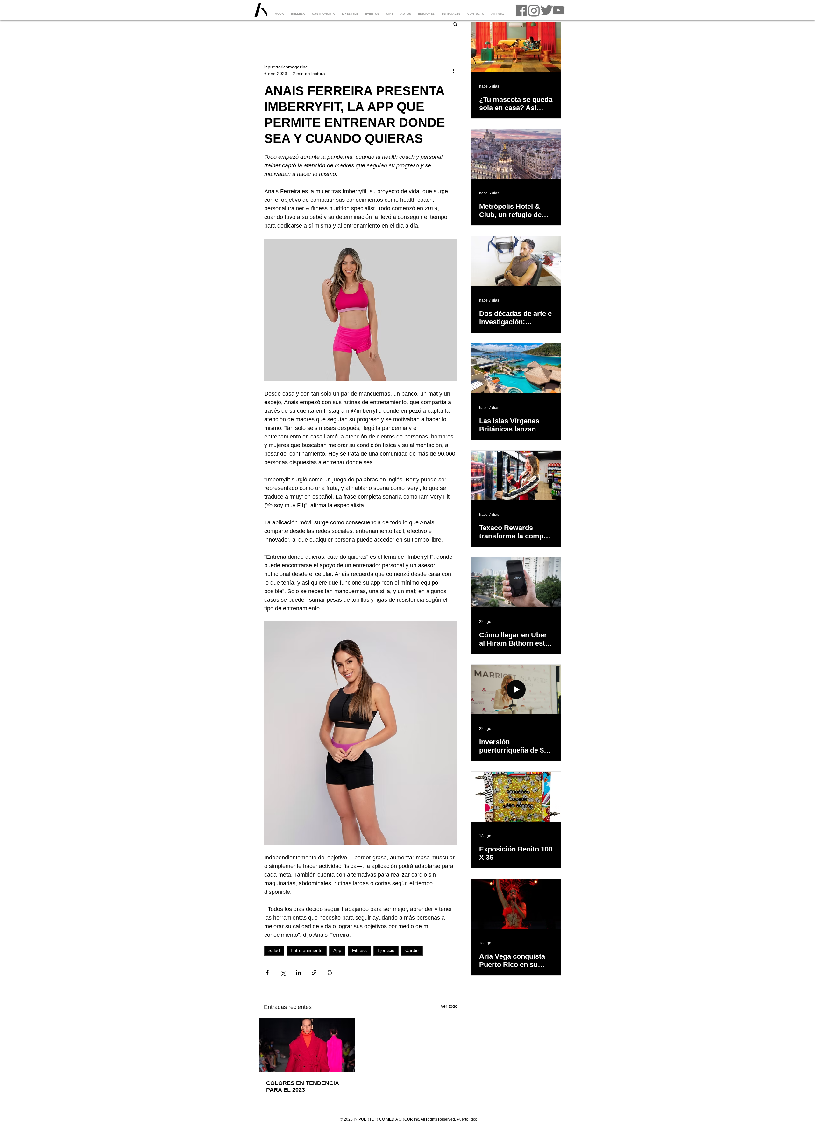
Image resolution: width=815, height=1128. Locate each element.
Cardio (412, 950)
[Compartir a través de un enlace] (314, 973)
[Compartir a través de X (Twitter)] (283, 973)
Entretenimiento (306, 950)
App (337, 950)
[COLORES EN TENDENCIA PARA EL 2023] (307, 1045)
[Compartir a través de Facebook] (267, 973)
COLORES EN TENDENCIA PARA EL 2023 (302, 1086)
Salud (274, 950)
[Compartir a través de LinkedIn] (298, 973)
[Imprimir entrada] (330, 973)
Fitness (359, 950)
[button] (455, 23)
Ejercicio (386, 950)
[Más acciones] (453, 70)
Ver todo (449, 1006)
